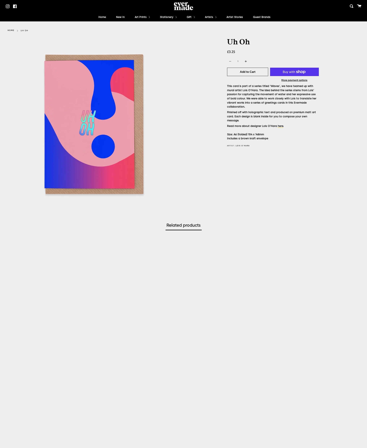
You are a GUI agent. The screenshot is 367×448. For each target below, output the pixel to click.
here (280, 126)
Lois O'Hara (243, 146)
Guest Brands (261, 17)
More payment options (294, 80)
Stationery (167, 17)
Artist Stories (235, 17)
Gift (189, 17)
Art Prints (141, 17)
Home (102, 17)
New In (120, 17)
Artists (209, 17)
